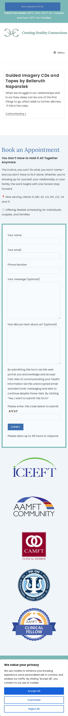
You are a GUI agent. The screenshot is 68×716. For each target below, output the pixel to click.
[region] (34, 687)
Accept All (34, 691)
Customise (34, 700)
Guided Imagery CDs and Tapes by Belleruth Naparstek (32, 81)
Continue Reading (16, 114)
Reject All (34, 709)
